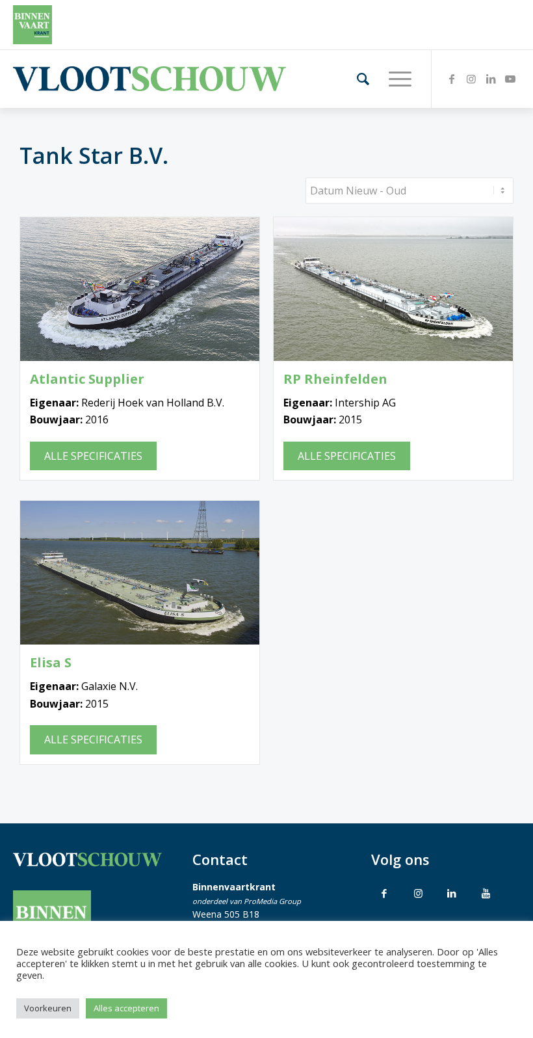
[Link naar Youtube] (510, 78)
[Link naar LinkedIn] (490, 78)
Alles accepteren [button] (126, 1008)
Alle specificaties (93, 456)
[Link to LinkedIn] (452, 893)
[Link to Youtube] (486, 893)
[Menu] (393, 78)
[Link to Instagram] (418, 893)
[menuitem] (356, 78)
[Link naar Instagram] (471, 78)
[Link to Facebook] (384, 893)
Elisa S (51, 662)
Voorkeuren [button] (48, 1008)
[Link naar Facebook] (452, 78)
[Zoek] (356, 78)
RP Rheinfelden (335, 379)
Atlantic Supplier (87, 379)
